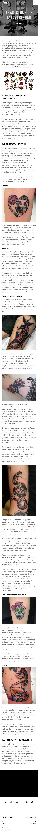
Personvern (33, 823)
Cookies (34, 821)
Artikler (4, 823)
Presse (3, 825)
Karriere (4, 828)
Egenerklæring (6, 830)
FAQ (3, 821)
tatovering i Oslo (12, 67)
